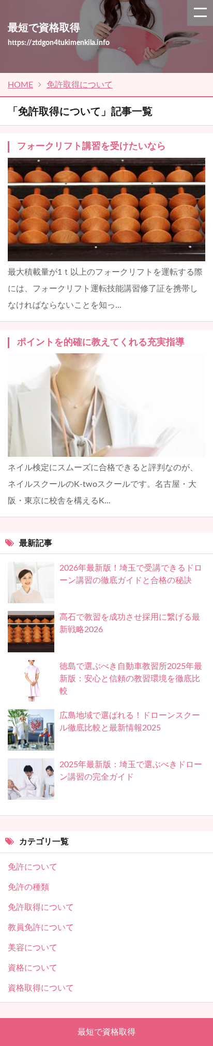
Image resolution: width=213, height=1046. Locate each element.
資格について (32, 968)
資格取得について (41, 988)
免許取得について (41, 907)
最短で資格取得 (106, 1032)
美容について (32, 948)
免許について (32, 867)
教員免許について (41, 927)
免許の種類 (28, 887)
